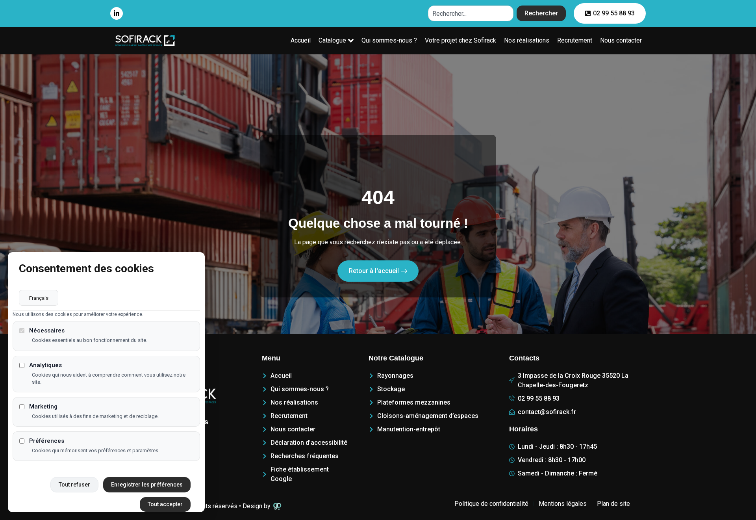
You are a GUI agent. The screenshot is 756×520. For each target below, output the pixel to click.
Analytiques (45, 365)
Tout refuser (74, 484)
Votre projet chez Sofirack (460, 40)
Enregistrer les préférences (147, 484)
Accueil (301, 40)
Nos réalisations (526, 40)
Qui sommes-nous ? (389, 40)
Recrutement (574, 40)
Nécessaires (47, 331)
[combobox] (470, 13)
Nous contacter (621, 40)
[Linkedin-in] (116, 13)
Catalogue (332, 40)
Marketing (43, 407)
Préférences (46, 441)
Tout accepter (165, 504)
